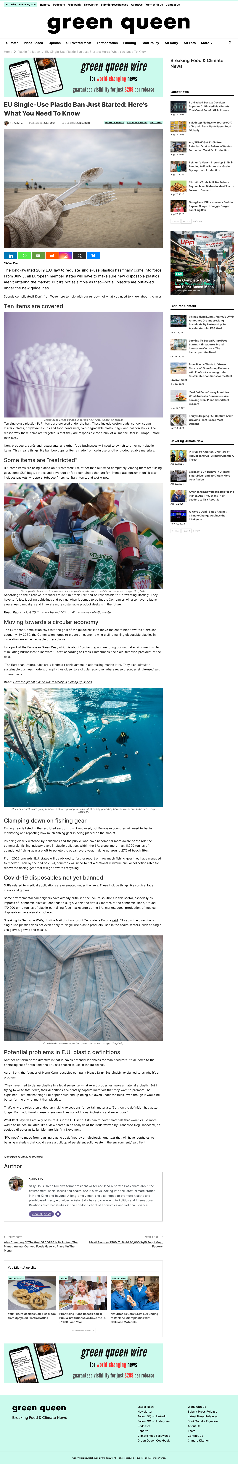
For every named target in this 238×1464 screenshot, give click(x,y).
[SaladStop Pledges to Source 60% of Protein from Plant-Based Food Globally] (178, 127)
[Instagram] (65, 255)
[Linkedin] (10, 255)
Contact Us (173, 4)
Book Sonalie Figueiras (203, 1421)
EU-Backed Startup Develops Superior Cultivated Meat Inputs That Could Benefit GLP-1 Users (209, 106)
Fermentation (107, 43)
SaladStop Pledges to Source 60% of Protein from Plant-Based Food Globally (210, 126)
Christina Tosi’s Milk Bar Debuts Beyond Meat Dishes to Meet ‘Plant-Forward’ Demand (211, 186)
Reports (45, 4)
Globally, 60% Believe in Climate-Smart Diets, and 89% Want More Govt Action (210, 475)
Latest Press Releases (203, 1416)
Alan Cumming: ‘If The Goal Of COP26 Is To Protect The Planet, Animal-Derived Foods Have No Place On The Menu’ (41, 1246)
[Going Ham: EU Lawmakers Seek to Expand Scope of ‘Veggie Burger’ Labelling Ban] (178, 206)
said (115, 920)
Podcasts (59, 4)
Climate (12, 43)
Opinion (55, 43)
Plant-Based (33, 43)
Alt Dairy (171, 43)
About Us (137, 4)
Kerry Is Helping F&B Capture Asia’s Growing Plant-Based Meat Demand (211, 419)
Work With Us (154, 4)
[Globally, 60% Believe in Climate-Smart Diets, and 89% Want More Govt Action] (178, 476)
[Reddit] (52, 255)
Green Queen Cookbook (154, 1440)
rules (158, 296)
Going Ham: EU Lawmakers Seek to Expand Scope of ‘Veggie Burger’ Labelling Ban (211, 206)
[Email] (38, 255)
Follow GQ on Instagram (154, 1421)
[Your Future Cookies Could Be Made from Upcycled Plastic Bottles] (32, 1293)
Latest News (146, 1406)
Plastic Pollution (114, 122)
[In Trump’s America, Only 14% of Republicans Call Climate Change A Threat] (178, 456)
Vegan (64, 1278)
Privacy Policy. (143, 1457)
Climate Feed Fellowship (154, 1435)
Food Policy (150, 43)
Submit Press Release (114, 4)
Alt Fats (190, 43)
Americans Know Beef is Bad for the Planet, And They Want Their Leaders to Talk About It (211, 495)
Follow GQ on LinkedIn (152, 1416)
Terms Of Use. (158, 1457)
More (205, 43)
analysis (79, 1125)
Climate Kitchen (199, 1440)
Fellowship (74, 4)
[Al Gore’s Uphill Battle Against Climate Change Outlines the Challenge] (178, 516)
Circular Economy (137, 122)
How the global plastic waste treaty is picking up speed (52, 682)
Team (191, 1431)
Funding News (119, 1278)
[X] (79, 255)
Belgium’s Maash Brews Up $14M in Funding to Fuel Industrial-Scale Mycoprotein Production (211, 166)
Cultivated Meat (78, 43)
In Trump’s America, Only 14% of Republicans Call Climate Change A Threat (211, 455)
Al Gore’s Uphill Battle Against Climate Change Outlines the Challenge (207, 515)
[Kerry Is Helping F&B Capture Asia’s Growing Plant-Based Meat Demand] (178, 420)
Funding (129, 43)
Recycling (156, 122)
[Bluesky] (93, 255)
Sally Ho (36, 1179)
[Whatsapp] (24, 255)
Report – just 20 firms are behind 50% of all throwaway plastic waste (62, 612)
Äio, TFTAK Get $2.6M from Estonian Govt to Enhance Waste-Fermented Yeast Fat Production (210, 146)
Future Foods (16, 1278)
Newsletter (91, 4)
